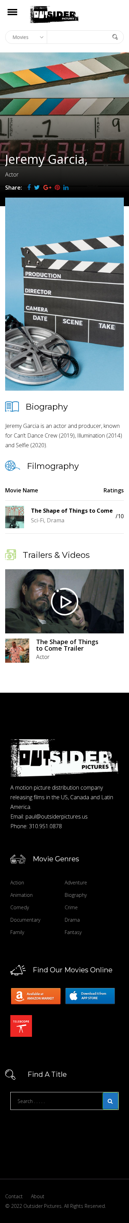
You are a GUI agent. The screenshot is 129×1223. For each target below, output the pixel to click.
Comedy (19, 907)
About (37, 1196)
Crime (71, 907)
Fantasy (73, 932)
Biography (76, 895)
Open (18, 16)
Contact (14, 1196)
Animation (21, 895)
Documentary (25, 919)
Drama (72, 919)
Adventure (76, 882)
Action (17, 882)
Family (17, 932)
